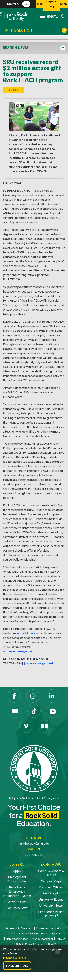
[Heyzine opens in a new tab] (44, 726)
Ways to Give (17, 902)
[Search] (61, 16)
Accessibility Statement (19, 928)
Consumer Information (49, 928)
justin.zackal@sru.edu (39, 663)
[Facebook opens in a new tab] (14, 696)
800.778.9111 (34, 855)
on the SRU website (28, 633)
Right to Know (24, 944)
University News (51, 905)
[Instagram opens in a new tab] (32, 696)
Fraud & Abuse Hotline (24, 933)
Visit (40, 3)
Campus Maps (51, 881)
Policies (60, 938)
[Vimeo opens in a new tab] (25, 726)
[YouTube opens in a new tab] (15, 711)
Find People (51, 893)
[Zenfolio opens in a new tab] (52, 711)
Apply (63, 3)
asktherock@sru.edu (34, 843)
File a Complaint (50, 933)
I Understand (17, 965)
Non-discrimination (17, 938)
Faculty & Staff (17, 908)
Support (39, 944)
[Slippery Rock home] (14, 16)
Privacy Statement (14, 957)
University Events (51, 899)
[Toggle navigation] (42, 16)
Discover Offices (51, 887)
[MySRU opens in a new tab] (52, 16)
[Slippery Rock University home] (34, 768)
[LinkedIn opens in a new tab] (51, 696)
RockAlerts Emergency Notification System (17, 891)
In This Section (18, 30)
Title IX (52, 944)
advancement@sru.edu (19, 651)
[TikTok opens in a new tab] (34, 711)
